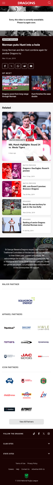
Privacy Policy (32, 463)
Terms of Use (20, 463)
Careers (11, 469)
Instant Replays (10, 39)
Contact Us (25, 469)
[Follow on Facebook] (39, 433)
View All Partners (27, 421)
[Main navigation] (3, 3)
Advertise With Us (38, 469)
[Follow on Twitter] (44, 433)
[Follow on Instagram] (49, 433)
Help (17, 469)
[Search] (49, 3)
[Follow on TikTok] (34, 433)
